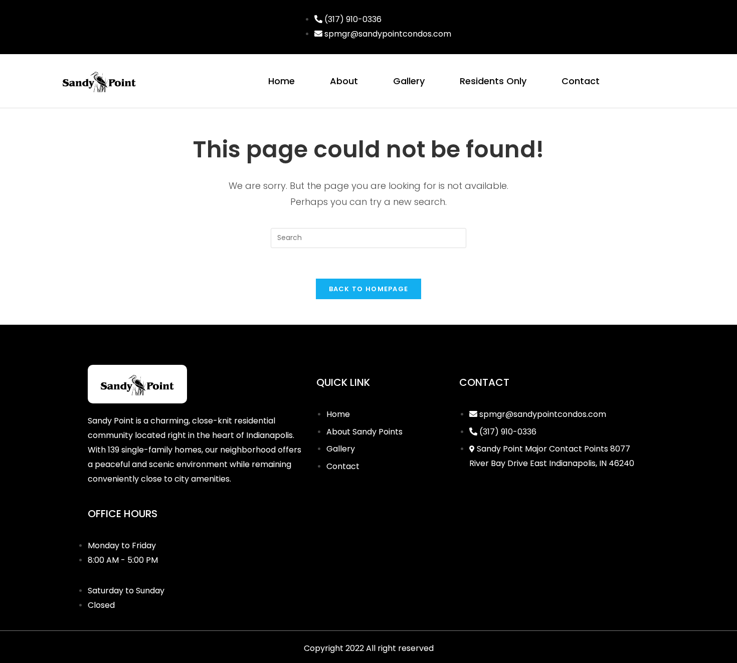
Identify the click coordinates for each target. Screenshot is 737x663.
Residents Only (493, 81)
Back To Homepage (369, 289)
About (344, 81)
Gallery (409, 81)
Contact (581, 81)
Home (281, 81)
